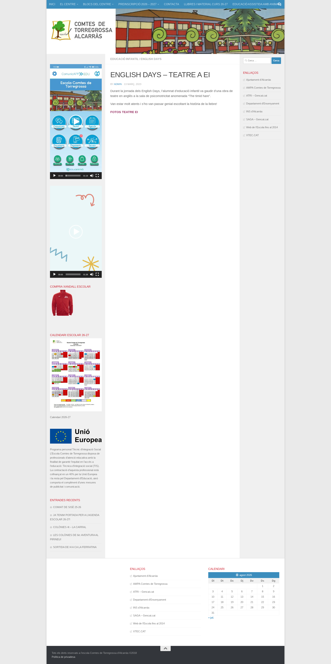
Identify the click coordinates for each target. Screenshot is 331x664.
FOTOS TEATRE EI (124, 112)
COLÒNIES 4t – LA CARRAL (69, 527)
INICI (52, 4)
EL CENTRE (68, 4)
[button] (76, 122)
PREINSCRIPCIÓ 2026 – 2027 (137, 4)
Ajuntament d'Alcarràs (258, 79)
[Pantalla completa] (97, 175)
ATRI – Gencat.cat (256, 95)
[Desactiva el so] (91, 175)
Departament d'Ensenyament (262, 103)
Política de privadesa (63, 656)
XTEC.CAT (252, 135)
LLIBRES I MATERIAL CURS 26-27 (206, 4)
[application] (76, 121)
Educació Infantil (124, 59)
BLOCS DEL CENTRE (97, 4)
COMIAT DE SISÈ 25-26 (67, 507)
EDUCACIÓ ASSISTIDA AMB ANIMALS (257, 4)
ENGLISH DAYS (151, 59)
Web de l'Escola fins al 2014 (262, 127)
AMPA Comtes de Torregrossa (263, 87)
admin (118, 84)
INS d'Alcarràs (254, 111)
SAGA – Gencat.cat (257, 119)
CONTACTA (171, 4)
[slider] (73, 175)
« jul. (211, 617)
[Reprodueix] (54, 175)
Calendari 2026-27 (60, 417)
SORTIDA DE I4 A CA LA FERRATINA (75, 547)
